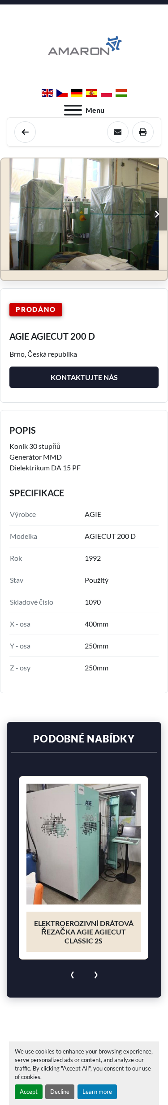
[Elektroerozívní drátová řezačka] (25, 132)
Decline (59, 1091)
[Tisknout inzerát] (143, 132)
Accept (29, 1091)
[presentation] (72, 973)
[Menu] (73, 110)
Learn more (97, 1091)
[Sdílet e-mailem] (118, 132)
